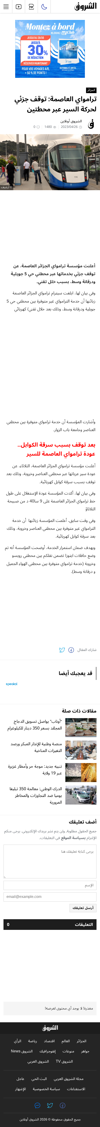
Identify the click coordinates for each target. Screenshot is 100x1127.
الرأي (17, 1041)
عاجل (20, 1079)
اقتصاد (49, 1041)
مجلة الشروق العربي (68, 1079)
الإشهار (20, 1089)
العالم (66, 1041)
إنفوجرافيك (48, 1051)
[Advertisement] (50, 226)
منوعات (68, 1051)
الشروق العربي (38, 1061)
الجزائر (91, 90)
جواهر (85, 1051)
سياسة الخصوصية (46, 1089)
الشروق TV (64, 1061)
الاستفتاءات (76, 1089)
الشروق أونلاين (71, 121)
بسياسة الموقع (73, 838)
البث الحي (39, 1079)
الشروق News (22, 1051)
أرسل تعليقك (83, 908)
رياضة (32, 1041)
